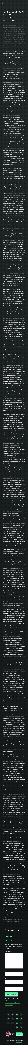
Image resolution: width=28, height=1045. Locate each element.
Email (7, 978)
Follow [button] (19, 1034)
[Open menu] (24, 6)
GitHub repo (19, 1042)
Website (7, 986)
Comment (8, 951)
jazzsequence (7, 3)
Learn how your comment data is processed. (12, 1003)
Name (7, 971)
